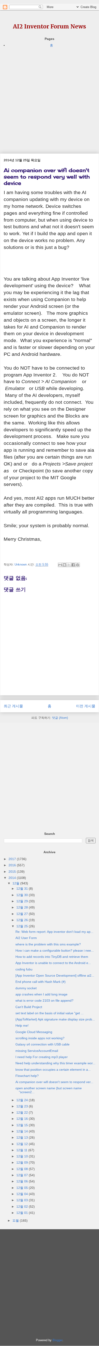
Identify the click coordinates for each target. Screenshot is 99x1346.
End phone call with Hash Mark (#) (40, 982)
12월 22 (22, 1112)
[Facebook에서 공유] (73, 565)
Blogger (57, 1340)
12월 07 (22, 1175)
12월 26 (22, 920)
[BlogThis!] (64, 565)
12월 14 (22, 1131)
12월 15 (22, 1125)
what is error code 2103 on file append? (44, 1000)
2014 (13, 878)
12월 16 (22, 1118)
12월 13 (22, 1137)
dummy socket (26, 988)
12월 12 (22, 1144)
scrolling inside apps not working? (39, 1038)
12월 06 (22, 1181)
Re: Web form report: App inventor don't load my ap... (54, 932)
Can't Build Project (28, 1007)
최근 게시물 (13, 706)
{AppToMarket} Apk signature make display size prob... (55, 1019)
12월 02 (22, 1206)
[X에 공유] (69, 565)
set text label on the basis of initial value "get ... (49, 1013)
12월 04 (22, 1194)
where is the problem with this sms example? (48, 944)
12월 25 (22, 926)
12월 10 (22, 1156)
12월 (16, 883)
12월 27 (22, 914)
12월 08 (22, 1169)
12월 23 (22, 1106)
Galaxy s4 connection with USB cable (42, 1044)
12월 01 (22, 1213)
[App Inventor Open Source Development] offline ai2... (54, 975)
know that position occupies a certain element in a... (53, 1069)
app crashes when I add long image (41, 994)
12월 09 (22, 1162)
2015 (13, 871)
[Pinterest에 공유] (77, 565)
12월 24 (22, 1100)
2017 (13, 859)
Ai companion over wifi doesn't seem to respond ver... (54, 1082)
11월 (16, 1220)
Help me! (22, 1025)
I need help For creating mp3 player (41, 1057)
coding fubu (23, 969)
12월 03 (22, 1200)
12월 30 (22, 895)
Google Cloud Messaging (33, 1032)
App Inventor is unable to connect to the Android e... (53, 963)
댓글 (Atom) (60, 717)
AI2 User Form (26, 938)
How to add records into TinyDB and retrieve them (51, 957)
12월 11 (22, 1150)
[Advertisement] (49, 97)
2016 (13, 865)
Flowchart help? (27, 1076)
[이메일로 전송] (60, 565)
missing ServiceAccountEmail (36, 1051)
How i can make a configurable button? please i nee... (54, 950)
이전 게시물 (85, 706)
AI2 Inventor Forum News (49, 26)
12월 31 (22, 888)
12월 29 (22, 901)
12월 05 (22, 1188)
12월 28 (22, 907)
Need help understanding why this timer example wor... (55, 1063)
